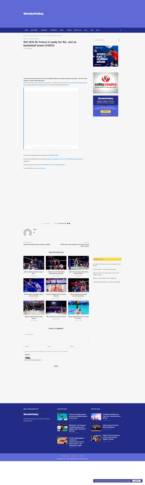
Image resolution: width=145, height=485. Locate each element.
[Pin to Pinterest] (60, 223)
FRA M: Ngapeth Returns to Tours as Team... (78, 317)
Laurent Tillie (68, 83)
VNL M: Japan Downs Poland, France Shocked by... (78, 295)
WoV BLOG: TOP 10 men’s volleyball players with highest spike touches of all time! (77, 428)
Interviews (53, 30)
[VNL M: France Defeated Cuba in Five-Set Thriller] (33, 285)
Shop (92, 30)
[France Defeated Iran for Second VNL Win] (56, 285)
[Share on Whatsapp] (65, 223)
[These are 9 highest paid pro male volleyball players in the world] (62, 416)
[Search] (121, 30)
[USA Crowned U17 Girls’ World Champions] (96, 427)
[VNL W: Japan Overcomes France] (56, 307)
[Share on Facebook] (57, 223)
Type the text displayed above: (33, 360)
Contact (81, 456)
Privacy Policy (65, 456)
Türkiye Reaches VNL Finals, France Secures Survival (56, 272)
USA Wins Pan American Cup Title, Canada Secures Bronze (111, 416)
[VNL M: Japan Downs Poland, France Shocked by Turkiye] (78, 285)
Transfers (44, 30)
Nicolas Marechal (79, 83)
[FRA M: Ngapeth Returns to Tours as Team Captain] (78, 307)
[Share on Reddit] (64, 223)
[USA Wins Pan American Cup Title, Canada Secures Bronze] (96, 416)
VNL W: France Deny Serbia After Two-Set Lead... (78, 272)
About (98, 30)
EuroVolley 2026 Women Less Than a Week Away (106, 282)
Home (26, 30)
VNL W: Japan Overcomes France (56, 316)
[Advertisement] (89, 14)
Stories (61, 30)
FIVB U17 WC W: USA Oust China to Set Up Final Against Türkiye (111, 437)
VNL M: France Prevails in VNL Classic (34, 317)
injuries (69, 30)
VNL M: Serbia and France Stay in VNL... (34, 272)
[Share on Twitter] (58, 223)
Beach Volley (78, 30)
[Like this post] (55, 223)
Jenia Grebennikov (46, 83)
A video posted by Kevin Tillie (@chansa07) (42, 147)
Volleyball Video (53, 155)
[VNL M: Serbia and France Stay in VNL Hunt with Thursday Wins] (33, 263)
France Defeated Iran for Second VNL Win (56, 295)
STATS (52, 164)
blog (85, 30)
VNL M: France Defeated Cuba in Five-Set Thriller (33, 295)
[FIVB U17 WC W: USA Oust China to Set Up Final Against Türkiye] (96, 438)
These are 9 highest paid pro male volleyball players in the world (78, 416)
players (49, 159)
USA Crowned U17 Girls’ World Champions (104, 269)
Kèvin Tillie (26, 83)
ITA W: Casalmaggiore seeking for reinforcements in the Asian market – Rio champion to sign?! (76, 442)
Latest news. (41, 168)
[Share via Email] (69, 223)
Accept (136, 481)
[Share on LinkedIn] (62, 223)
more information (126, 480)
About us (74, 456)
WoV (30, 48)
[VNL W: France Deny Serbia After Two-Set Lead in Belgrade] (78, 263)
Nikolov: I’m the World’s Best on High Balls (104, 278)
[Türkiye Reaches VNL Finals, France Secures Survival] (56, 263)
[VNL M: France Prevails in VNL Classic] (33, 307)
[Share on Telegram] (67, 223)
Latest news (33, 30)
